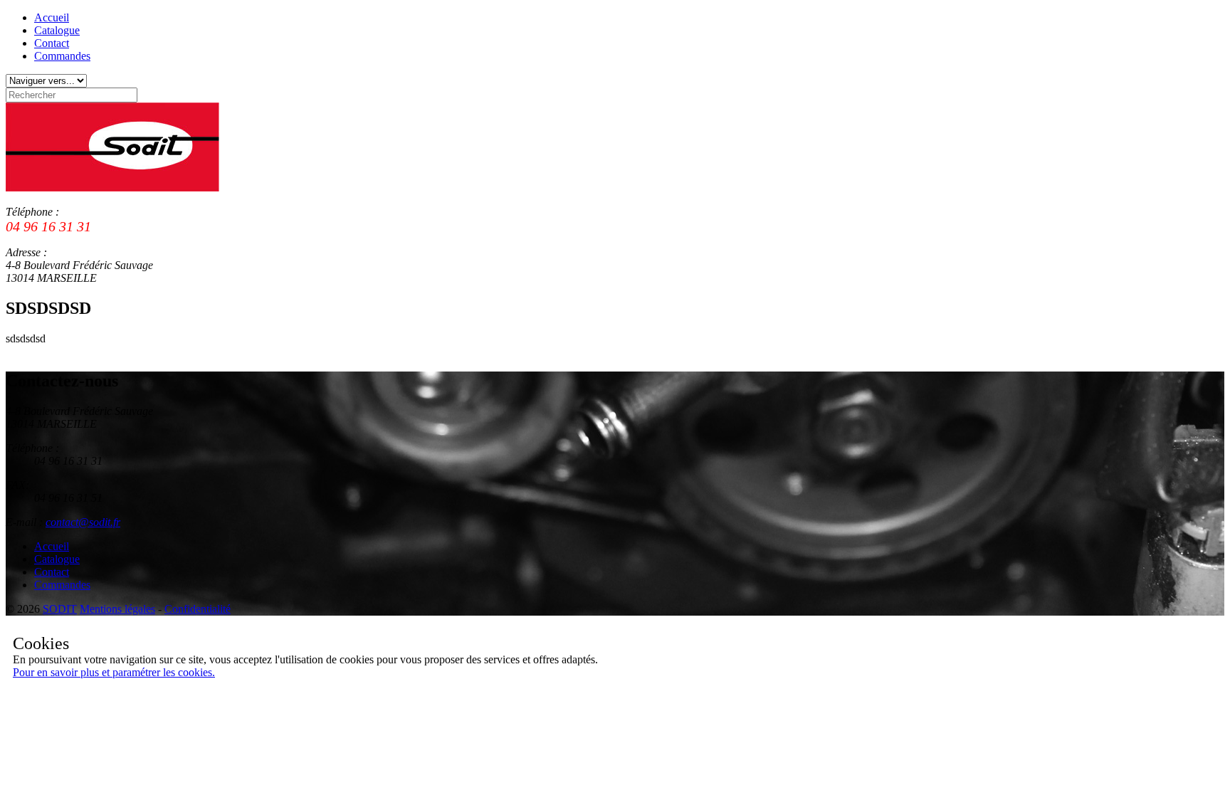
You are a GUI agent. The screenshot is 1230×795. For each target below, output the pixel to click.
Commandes (62, 56)
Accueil (51, 17)
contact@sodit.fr (83, 522)
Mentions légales (117, 609)
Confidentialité (197, 609)
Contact (51, 43)
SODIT (60, 609)
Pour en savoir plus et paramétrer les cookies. (114, 672)
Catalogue (57, 30)
